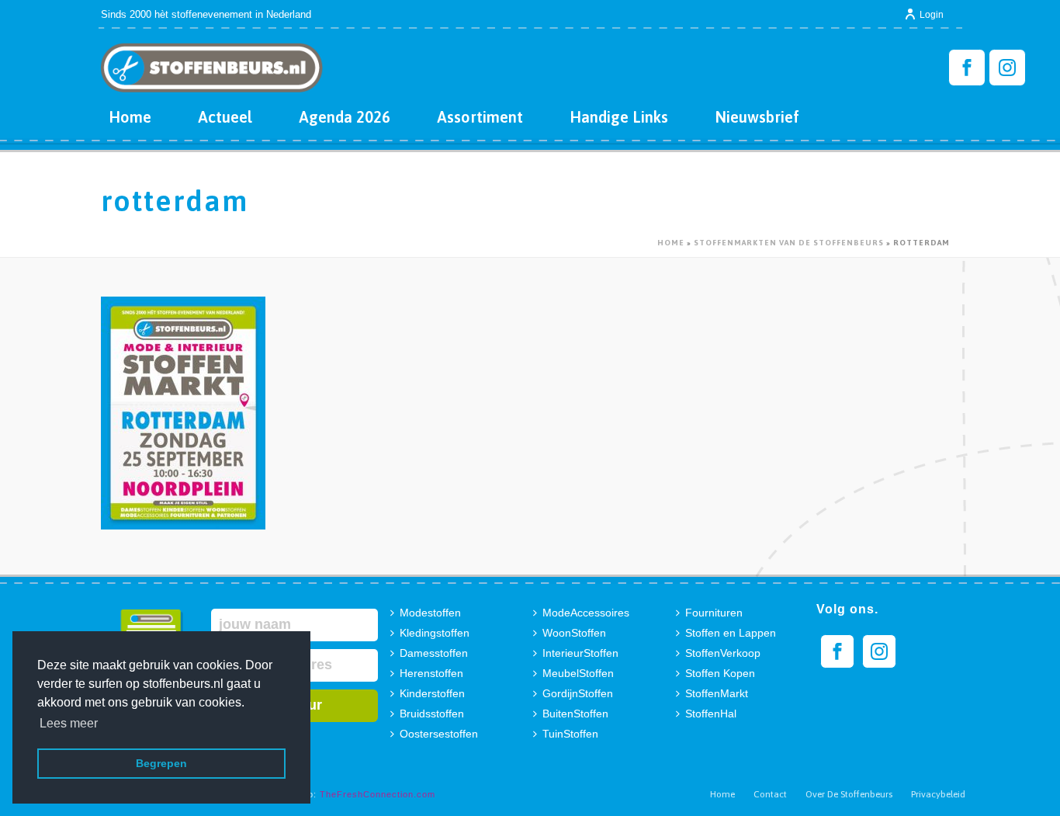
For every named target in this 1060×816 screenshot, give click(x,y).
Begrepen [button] (161, 763)
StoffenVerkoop (722, 653)
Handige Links (619, 117)
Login (932, 14)
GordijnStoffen (577, 693)
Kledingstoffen (434, 633)
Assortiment (480, 117)
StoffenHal (710, 713)
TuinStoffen (570, 733)
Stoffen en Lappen (730, 633)
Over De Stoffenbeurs (848, 794)
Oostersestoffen (439, 733)
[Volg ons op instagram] (879, 651)
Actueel (225, 117)
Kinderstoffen (432, 693)
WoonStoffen (574, 633)
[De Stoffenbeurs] (211, 62)
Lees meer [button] (69, 723)
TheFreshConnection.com (377, 794)
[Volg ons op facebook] (837, 651)
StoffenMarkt (716, 693)
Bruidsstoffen (432, 713)
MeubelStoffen (578, 673)
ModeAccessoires (585, 612)
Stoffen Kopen (720, 673)
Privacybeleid (938, 794)
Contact (770, 794)
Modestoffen (430, 612)
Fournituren (714, 612)
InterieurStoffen (580, 653)
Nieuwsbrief (757, 117)
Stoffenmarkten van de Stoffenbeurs (789, 242)
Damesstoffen (434, 653)
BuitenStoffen (575, 713)
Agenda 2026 (344, 117)
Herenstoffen (431, 673)
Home (130, 117)
